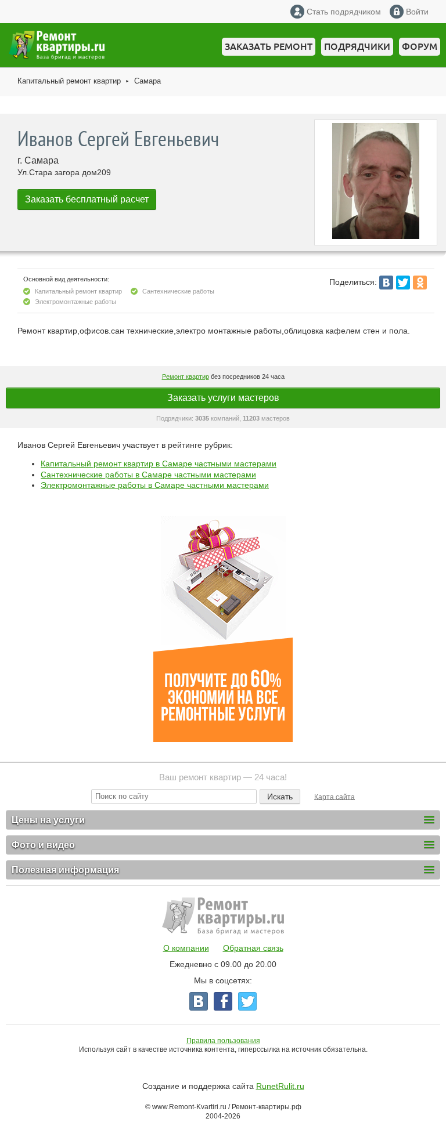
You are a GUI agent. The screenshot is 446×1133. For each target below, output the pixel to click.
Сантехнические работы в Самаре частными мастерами (148, 474)
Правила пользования (223, 1041)
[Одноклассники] (420, 282)
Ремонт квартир (185, 376)
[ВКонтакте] (386, 282)
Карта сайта (334, 796)
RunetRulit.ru (280, 1086)
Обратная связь (253, 948)
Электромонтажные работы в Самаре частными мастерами (155, 485)
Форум (419, 46)
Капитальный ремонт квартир (69, 81)
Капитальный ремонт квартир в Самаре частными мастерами (158, 463)
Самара (147, 81)
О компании (186, 948)
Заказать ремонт (268, 46)
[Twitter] (403, 282)
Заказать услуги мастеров (223, 398)
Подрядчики (357, 46)
